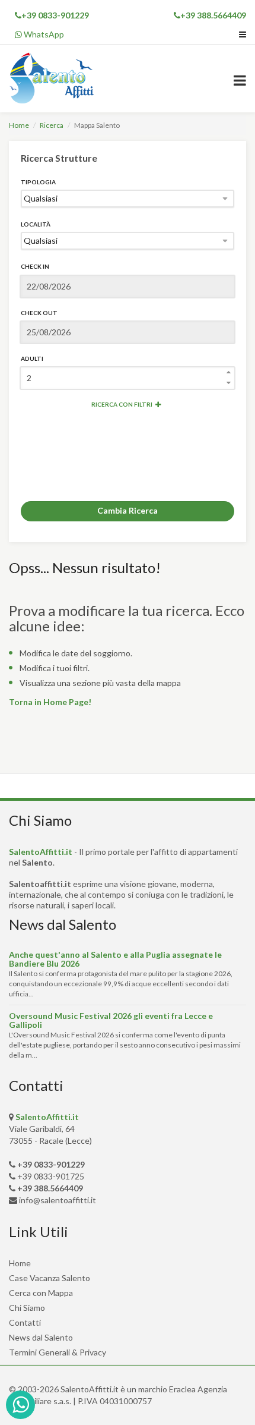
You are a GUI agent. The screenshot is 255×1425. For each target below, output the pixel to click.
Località (35, 224)
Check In (35, 266)
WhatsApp (43, 34)
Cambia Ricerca (127, 510)
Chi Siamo (27, 1308)
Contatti (25, 1322)
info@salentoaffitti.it (57, 1200)
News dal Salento (41, 1337)
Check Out (39, 312)
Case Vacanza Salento (49, 1278)
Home (19, 125)
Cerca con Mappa (41, 1293)
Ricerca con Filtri (121, 404)
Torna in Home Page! (50, 702)
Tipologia (38, 181)
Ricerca (51, 125)
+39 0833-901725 (50, 1176)
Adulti (32, 358)
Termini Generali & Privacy (57, 1352)
